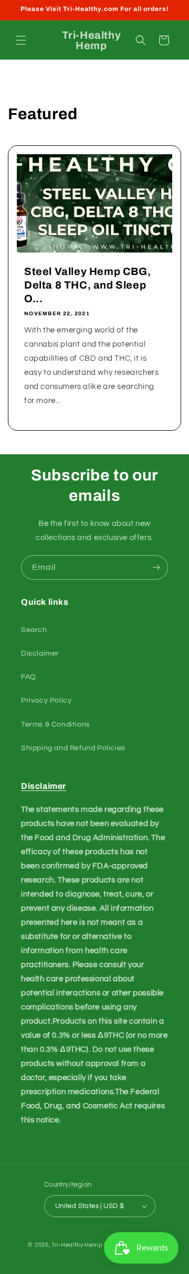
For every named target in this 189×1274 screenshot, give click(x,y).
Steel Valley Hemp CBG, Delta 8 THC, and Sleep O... (87, 285)
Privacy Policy (46, 700)
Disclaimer (40, 653)
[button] (21, 40)
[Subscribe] (155, 567)
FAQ (28, 677)
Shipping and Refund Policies (73, 748)
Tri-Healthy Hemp (76, 1245)
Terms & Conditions (55, 724)
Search (34, 630)
